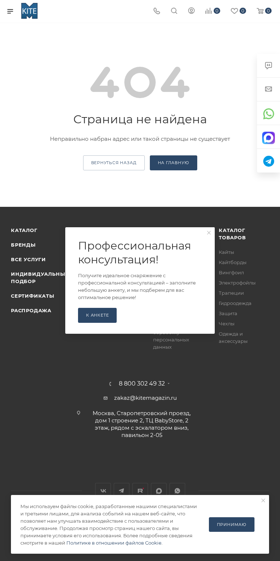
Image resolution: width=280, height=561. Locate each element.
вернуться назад (114, 162)
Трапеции (231, 293)
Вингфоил (231, 272)
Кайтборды (232, 262)
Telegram (121, 491)
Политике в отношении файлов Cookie (114, 543)
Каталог (24, 230)
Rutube (140, 491)
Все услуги (28, 259)
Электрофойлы (237, 283)
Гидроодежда (235, 303)
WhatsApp (177, 491)
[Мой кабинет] (191, 11)
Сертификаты (32, 296)
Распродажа (31, 310)
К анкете (97, 315)
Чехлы (226, 323)
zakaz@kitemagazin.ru (145, 397)
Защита (228, 313)
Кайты (226, 252)
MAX (159, 491)
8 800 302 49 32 (142, 384)
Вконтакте (103, 491)
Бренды (23, 245)
